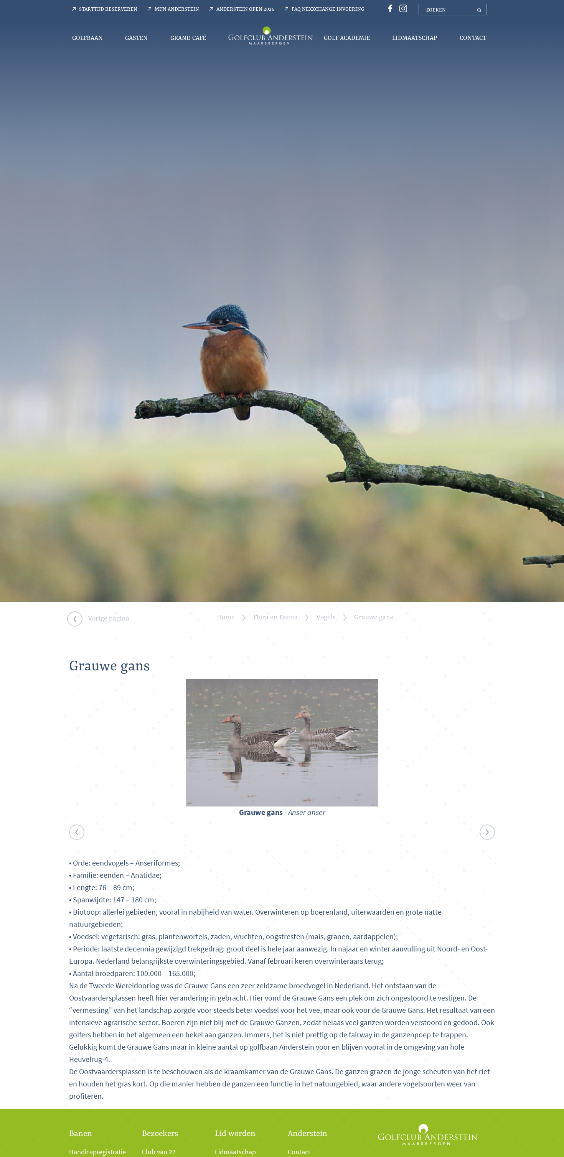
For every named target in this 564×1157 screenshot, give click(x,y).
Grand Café (188, 37)
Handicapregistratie (97, 1152)
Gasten (136, 37)
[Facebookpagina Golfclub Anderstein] (389, 8)
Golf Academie (347, 37)
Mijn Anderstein (177, 9)
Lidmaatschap (414, 37)
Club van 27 (159, 1152)
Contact (473, 37)
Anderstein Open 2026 (245, 9)
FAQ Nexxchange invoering (328, 9)
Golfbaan (87, 37)
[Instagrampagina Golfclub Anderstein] (401, 8)
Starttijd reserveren (108, 9)
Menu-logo (270, 35)
